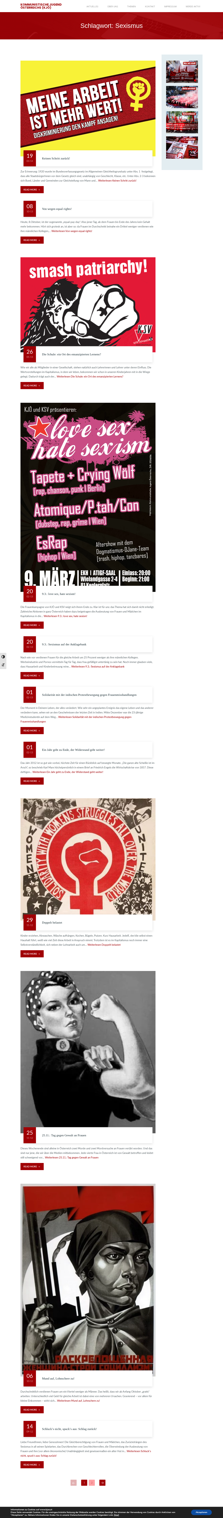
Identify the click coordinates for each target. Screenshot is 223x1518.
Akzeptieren (201, 1512)
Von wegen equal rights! (57, 208)
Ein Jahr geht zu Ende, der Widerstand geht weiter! (73, 749)
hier (116, 1515)
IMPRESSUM (170, 6)
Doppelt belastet (52, 922)
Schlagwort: (111, 25)
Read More (31, 190)
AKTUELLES (92, 6)
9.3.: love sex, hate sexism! (59, 594)
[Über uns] (182, 72)
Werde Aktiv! (193, 6)
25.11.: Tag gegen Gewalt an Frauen (64, 1135)
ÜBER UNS (112, 6)
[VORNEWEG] (182, 147)
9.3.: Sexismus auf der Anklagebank (64, 644)
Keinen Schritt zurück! (56, 158)
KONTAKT (150, 6)
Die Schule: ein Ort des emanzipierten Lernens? (71, 354)
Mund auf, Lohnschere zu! (58, 1378)
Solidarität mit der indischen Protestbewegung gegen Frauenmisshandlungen (89, 694)
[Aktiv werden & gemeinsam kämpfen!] (182, 97)
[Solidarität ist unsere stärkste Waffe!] (182, 122)
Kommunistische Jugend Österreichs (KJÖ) (41, 6)
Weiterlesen (117, 180)
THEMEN (131, 6)
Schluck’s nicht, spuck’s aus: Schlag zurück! (69, 1429)
